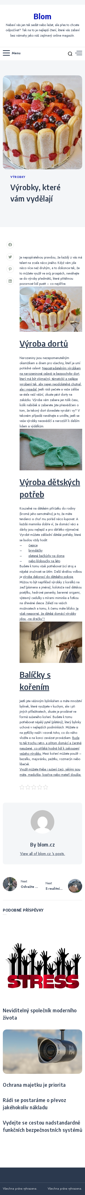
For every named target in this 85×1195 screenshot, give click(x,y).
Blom (42, 16)
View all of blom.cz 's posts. (42, 853)
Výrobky (18, 177)
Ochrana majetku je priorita (34, 1085)
